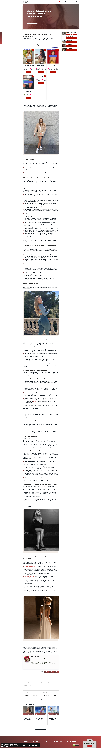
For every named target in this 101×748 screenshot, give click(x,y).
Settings (24, 745)
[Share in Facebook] (46, 672)
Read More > (27, 722)
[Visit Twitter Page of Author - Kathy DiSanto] (35, 667)
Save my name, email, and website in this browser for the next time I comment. (40, 695)
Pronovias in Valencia (29, 585)
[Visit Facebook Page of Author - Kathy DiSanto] (32, 667)
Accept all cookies (33, 745)
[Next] (23, 56)
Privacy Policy (46, 741)
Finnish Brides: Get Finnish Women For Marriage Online (53, 719)
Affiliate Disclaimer (71, 741)
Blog (77, 1)
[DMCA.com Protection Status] (76, 745)
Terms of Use (58, 741)
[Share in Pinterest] (56, 672)
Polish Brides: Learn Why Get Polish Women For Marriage (28, 719)
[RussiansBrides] (25, 2)
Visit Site (28, 97)
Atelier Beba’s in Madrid (30, 566)
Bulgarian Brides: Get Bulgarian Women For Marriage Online (40, 719)
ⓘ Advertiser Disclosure (54, 47)
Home (51, 1)
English (35, 401)
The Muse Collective (29, 576)
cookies (7, 744)
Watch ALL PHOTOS (53, 56)
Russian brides (43, 486)
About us (35, 741)
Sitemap (26, 741)
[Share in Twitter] (51, 672)
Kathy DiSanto (35, 656)
